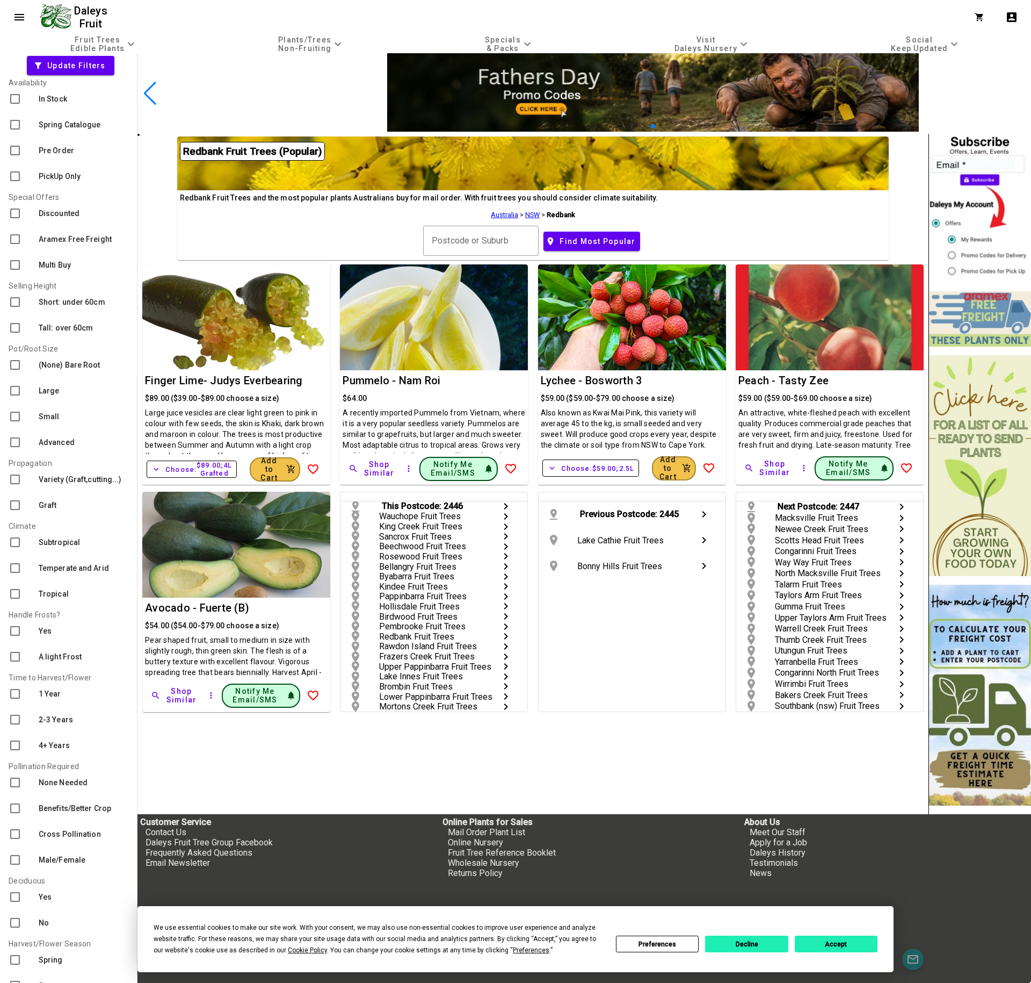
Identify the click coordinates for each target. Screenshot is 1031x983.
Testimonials (774, 863)
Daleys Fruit (92, 17)
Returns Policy (475, 873)
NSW (532, 215)
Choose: (191, 469)
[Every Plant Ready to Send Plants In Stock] (980, 465)
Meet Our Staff (777, 832)
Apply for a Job (778, 842)
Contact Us (166, 832)
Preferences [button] (531, 950)
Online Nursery (475, 842)
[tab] (104, 43)
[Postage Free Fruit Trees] (980, 319)
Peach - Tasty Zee (783, 380)
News (761, 873)
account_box (1011, 17)
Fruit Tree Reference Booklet (502, 853)
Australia (504, 215)
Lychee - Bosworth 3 (591, 380)
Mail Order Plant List (486, 832)
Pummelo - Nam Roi (391, 380)
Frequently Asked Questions (199, 853)
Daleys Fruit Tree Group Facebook (209, 842)
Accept (836, 944)
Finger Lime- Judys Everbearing (224, 380)
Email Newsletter (178, 863)
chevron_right (505, 506)
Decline (747, 944)
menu (19, 17)
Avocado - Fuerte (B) (197, 607)
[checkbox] (68, 99)
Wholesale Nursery (483, 863)
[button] (636, 126)
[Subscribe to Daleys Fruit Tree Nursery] (980, 208)
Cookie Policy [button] (307, 950)
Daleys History (777, 853)
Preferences (657, 944)
